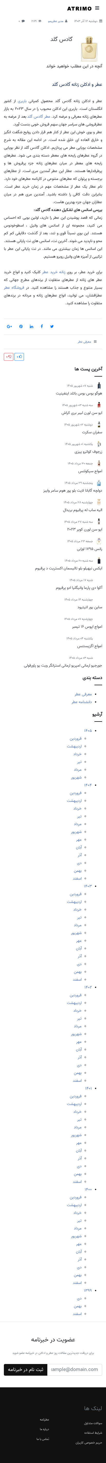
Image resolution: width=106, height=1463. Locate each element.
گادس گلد (61, 39)
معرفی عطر (83, 694)
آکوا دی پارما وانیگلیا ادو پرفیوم (79, 588)
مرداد (78, 770)
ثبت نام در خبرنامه (25, 1370)
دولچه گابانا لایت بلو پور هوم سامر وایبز (72, 490)
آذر (80, 855)
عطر (47, 117)
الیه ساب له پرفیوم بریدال (82, 510)
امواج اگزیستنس (89, 646)
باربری (22, 101)
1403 (88, 886)
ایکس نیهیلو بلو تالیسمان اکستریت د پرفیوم (68, 568)
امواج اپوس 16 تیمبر (87, 627)
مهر (79, 840)
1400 (88, 1189)
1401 (88, 1088)
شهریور (76, 777)
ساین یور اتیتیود (89, 607)
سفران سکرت (92, 432)
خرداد (77, 754)
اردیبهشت (74, 746)
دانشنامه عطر (82, 702)
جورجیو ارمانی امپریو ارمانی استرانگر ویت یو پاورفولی (63, 665)
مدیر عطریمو (55, 21)
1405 (88, 731)
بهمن (78, 871)
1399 (88, 1291)
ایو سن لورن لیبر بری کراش (81, 413)
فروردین (76, 739)
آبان (79, 847)
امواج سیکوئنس (90, 471)
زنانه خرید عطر (53, 272)
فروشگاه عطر (14, 288)
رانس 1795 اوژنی (89, 549)
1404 (88, 785)
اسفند (77, 878)
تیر (79, 762)
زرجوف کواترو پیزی (88, 452)
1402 (88, 987)
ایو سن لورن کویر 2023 (84, 529)
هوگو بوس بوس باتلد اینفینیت (79, 393)
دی (79, 863)
